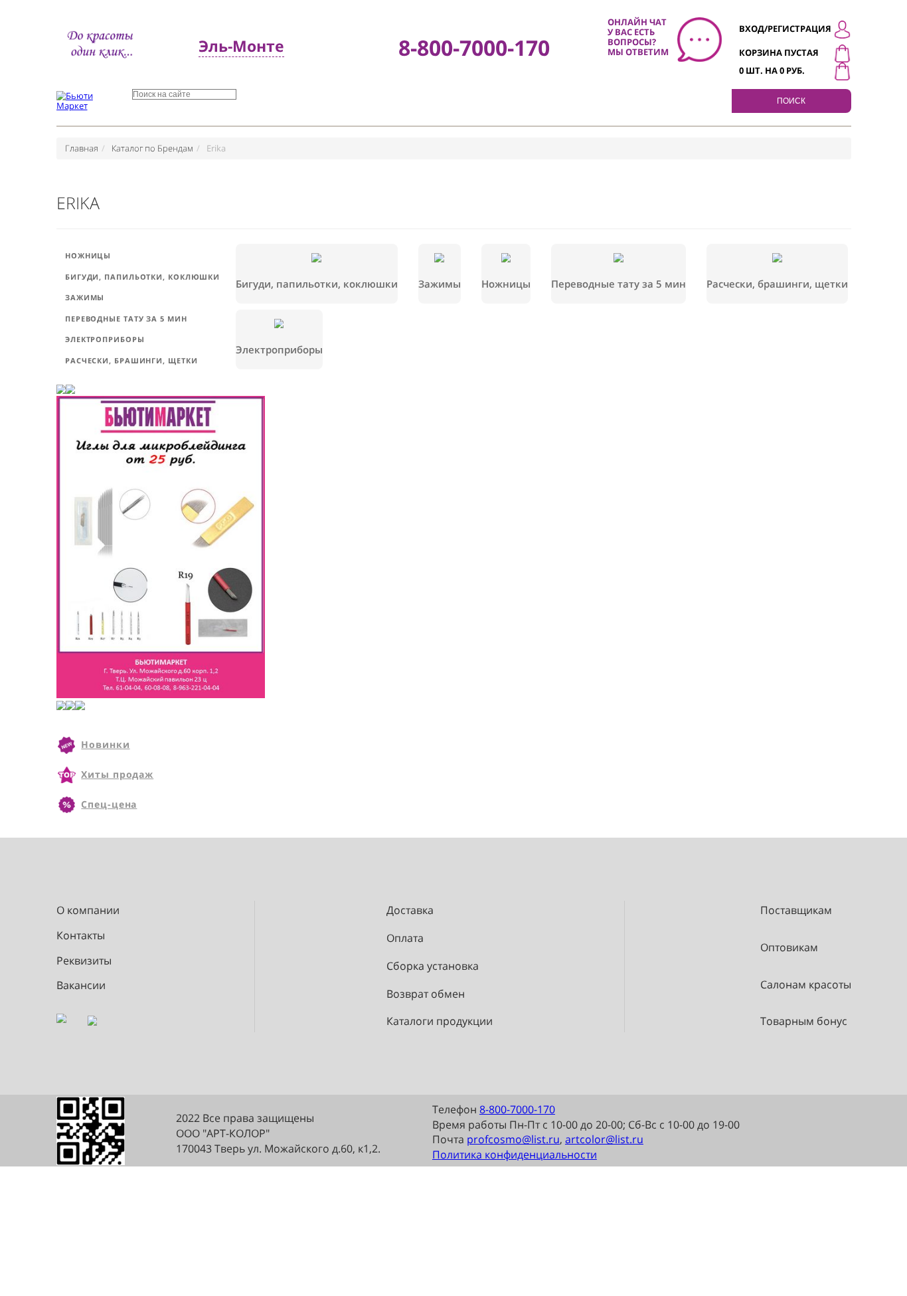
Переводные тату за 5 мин (126, 319)
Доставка (410, 910)
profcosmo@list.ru (513, 1139)
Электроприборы (105, 339)
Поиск (791, 101)
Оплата (405, 938)
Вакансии (81, 985)
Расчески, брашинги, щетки (131, 360)
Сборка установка (432, 966)
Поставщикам (796, 910)
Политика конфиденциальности (514, 1154)
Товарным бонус (803, 1021)
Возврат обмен (425, 994)
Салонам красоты (805, 985)
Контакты (80, 936)
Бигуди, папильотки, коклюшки (142, 277)
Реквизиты (84, 961)
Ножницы (88, 255)
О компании (88, 910)
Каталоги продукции (439, 1021)
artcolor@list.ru (604, 1139)
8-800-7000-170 (517, 1109)
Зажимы (84, 297)
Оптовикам (789, 948)
